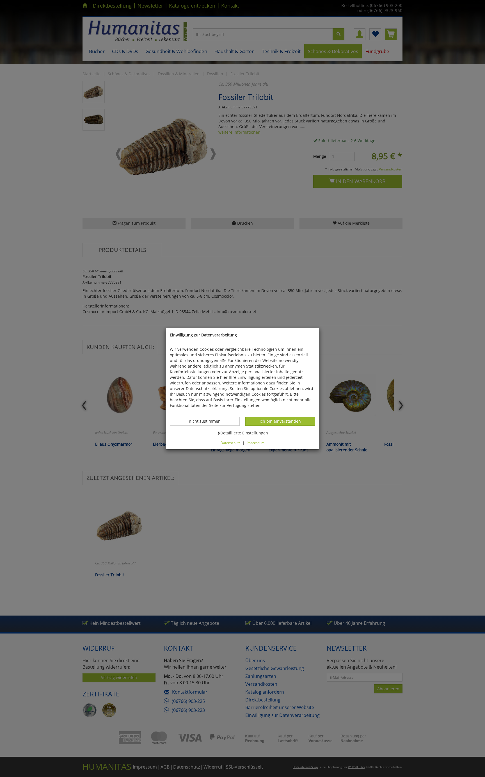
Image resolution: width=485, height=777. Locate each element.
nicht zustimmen (208, 421)
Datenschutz (230, 442)
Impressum (255, 442)
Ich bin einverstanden (280, 421)
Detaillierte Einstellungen (244, 433)
